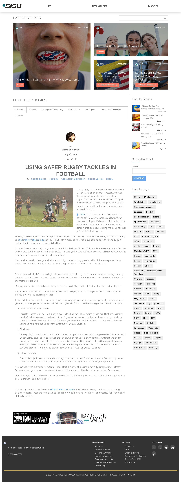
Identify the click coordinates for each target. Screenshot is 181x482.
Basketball (155, 222)
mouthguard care (141, 246)
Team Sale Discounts (104, 459)
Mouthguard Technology (108, 85)
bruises (137, 338)
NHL (145, 318)
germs (147, 338)
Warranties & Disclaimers (135, 456)
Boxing (157, 294)
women (137, 294)
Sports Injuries (38, 179)
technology (148, 241)
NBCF (136, 318)
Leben (148, 313)
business (160, 231)
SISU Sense (139, 303)
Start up (149, 231)
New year (138, 323)
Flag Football (140, 298)
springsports (139, 347)
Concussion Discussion (111, 110)
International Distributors (105, 462)
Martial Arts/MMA (141, 251)
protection (158, 303)
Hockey (137, 256)
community (150, 256)
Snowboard (139, 328)
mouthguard (90, 110)
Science (148, 266)
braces (137, 333)
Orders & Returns (132, 453)
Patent (152, 298)
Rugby (109, 179)
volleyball (149, 308)
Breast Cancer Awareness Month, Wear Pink (148, 272)
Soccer (20, 85)
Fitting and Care (99, 6)
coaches (138, 231)
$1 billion (81, 214)
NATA (157, 313)
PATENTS (131, 475)
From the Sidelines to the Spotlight (118, 46)
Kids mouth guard (150, 236)
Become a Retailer (103, 450)
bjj (149, 303)
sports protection (141, 217)
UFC (155, 251)
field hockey (150, 261)
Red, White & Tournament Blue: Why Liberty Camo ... (49, 79)
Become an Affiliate (103, 453)
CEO (136, 236)
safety (136, 241)
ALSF (147, 294)
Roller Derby (139, 227)
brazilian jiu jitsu (151, 333)
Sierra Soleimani (71, 149)
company (138, 284)
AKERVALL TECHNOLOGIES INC (68, 475)
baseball (150, 279)
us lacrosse (150, 289)
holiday (137, 266)
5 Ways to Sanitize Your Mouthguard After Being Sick (152, 107)
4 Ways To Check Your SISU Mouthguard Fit (152, 116)
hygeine (157, 338)
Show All (32, 110)
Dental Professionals (103, 456)
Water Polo (153, 328)
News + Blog (100, 466)
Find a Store (130, 462)
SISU (21, 27)
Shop (49, 6)
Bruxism (137, 313)
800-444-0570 (16, 454)
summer (137, 289)
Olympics (138, 279)
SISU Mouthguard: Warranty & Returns (153, 144)
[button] (70, 278)
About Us (99, 446)
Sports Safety (74, 110)
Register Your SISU (133, 459)
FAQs (127, 450)
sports (160, 227)
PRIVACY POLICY (117, 475)
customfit (151, 284)
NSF (153, 318)
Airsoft (160, 308)
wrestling (153, 347)
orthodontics (150, 343)
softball (137, 308)
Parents (156, 217)
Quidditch (151, 323)
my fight (137, 343)
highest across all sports (63, 389)
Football (53, 179)
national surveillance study (32, 240)
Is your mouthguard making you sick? (152, 126)
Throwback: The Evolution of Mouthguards (152, 135)
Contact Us (129, 446)
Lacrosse (19, 116)
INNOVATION (153, 6)
